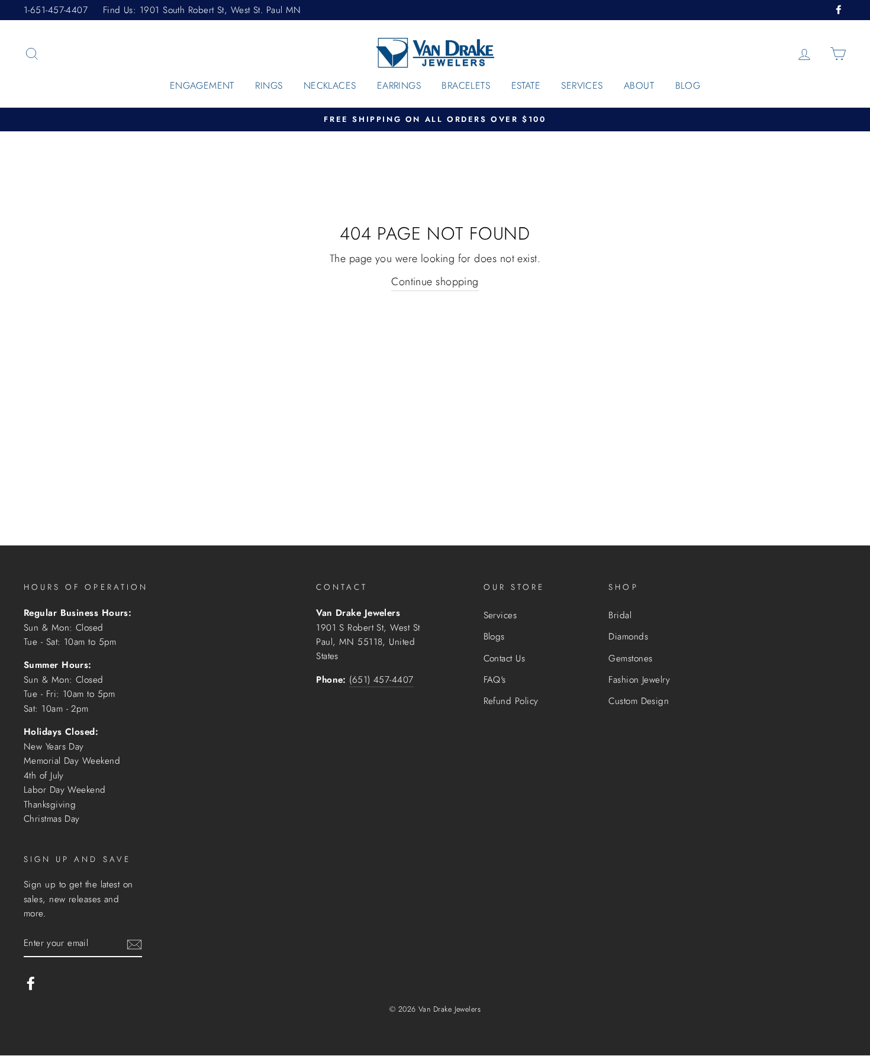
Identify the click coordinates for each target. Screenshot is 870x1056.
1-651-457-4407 (56, 10)
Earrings (399, 85)
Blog (688, 85)
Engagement (202, 85)
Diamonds (628, 636)
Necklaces (330, 85)
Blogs (494, 636)
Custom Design (638, 701)
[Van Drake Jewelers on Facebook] (31, 982)
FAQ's (495, 679)
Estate (525, 85)
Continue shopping (435, 281)
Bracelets (466, 85)
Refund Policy (511, 701)
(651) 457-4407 (381, 679)
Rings (268, 85)
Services (581, 85)
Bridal (619, 615)
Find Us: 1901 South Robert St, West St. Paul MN (202, 10)
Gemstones (630, 658)
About (639, 85)
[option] (435, 120)
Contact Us (505, 658)
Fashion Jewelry (639, 679)
